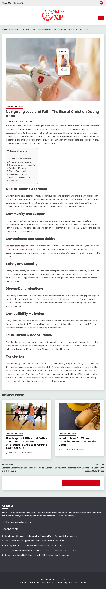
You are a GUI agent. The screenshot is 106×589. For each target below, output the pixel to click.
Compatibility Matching (19, 174)
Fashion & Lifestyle (14, 106)
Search (81, 483)
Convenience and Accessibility (22, 165)
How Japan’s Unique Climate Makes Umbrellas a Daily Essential (34, 545)
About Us (6, 3)
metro (30, 121)
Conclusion (13, 180)
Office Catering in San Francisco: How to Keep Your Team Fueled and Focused (40, 550)
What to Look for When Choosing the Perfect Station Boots (78, 441)
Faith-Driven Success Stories (21, 177)
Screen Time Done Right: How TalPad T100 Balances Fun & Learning (37, 555)
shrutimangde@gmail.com (19, 522)
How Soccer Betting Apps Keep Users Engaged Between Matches (36, 540)
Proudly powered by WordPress (35, 582)
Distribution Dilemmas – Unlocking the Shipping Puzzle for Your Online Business (41, 536)
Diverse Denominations (19, 171)
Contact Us (18, 3)
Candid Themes (78, 582)
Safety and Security (17, 168)
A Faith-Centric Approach (20, 158)
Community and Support (20, 162)
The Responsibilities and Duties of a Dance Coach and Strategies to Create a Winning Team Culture (26, 443)
